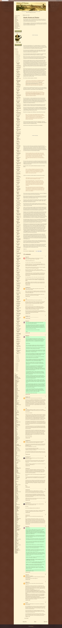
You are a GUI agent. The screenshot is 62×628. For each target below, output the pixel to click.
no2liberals (26, 582)
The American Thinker (17, 379)
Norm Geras (16, 431)
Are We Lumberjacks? (17, 381)
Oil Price (15, 482)
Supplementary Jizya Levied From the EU (18, 253)
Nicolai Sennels (16, 22)
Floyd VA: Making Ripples (17, 424)
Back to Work (17, 88)
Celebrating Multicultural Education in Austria (18, 222)
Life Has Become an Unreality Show (18, 67)
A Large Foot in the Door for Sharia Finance (18, 196)
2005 (16, 368)
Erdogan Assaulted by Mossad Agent (18, 133)
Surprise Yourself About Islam (18, 122)
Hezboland (17, 184)
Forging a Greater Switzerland (18, 167)
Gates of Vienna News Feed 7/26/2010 (18, 125)
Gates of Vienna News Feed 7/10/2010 (18, 288)
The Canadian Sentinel (17, 396)
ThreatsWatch (16, 530)
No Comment (17, 327)
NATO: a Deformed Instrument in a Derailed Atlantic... (18, 259)
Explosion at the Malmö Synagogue (18, 144)
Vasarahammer (16, 539)
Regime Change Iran (16, 507)
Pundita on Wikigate (18, 131)
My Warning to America (18, 324)
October (17, 57)
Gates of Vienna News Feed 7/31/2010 (18, 63)
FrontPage (16, 427)
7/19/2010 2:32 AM (27, 284)
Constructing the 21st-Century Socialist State (18, 285)
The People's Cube (16, 490)
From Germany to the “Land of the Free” (18, 346)
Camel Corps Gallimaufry (18, 141)
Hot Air (15, 443)
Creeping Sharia (16, 406)
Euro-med (15, 419)
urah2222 (26, 574)
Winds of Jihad (16, 546)
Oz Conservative (16, 488)
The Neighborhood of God (17, 475)
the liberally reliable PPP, (33, 590)
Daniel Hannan (16, 438)
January (17, 361)
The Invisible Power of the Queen (18, 283)
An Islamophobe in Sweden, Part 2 (18, 326)
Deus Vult (15, 409)
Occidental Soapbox (16, 481)
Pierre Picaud (16, 27)
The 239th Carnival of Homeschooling (18, 112)
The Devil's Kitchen (16, 410)
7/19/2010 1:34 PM (27, 332)
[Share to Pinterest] (41, 251)
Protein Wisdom (16, 501)
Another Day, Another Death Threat (18, 242)
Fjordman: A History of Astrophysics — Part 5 (18, 311)
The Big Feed (16, 386)
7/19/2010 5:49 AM (27, 296)
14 (45, 514)
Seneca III (16, 21)
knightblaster (27, 316)
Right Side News (16, 509)
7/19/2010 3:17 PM (27, 437)
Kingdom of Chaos (16, 457)
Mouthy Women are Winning (31, 17)
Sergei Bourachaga (17, 23)
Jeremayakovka (16, 453)
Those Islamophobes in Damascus (18, 204)
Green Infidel (16, 435)
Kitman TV (16, 458)
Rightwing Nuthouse (16, 510)
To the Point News (16, 533)
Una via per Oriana (16, 536)
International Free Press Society (17, 450)
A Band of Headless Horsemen (18, 165)
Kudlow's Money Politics (17, 459)
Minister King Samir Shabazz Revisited (18, 308)
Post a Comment (26, 618)
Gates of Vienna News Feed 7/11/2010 (18, 278)
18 (45, 602)
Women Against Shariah (17, 548)
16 (45, 574)
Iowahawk (15, 451)
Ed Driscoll (16, 413)
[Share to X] (39, 251)
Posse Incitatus (16, 499)
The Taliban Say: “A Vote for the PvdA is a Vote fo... (18, 95)
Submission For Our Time (18, 110)
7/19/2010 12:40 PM (27, 318)
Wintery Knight (16, 547)
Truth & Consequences (17, 534)
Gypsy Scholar (16, 437)
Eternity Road (16, 417)
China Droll (16, 399)
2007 (16, 365)
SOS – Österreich (16, 522)
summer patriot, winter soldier (17, 525)
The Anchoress (16, 380)
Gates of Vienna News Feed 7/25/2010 (18, 136)
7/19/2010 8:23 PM (27, 512)
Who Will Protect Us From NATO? (18, 329)
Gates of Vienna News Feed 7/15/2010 (18, 244)
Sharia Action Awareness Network (18, 518)
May (16, 356)
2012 (16, 51)
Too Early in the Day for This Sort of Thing (18, 130)
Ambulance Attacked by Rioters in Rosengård (18, 211)
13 (45, 502)
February (17, 360)
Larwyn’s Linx (16, 460)
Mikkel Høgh (16, 442)
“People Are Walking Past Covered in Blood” (18, 233)
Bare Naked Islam (16, 385)
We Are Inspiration (18, 224)
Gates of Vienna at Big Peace (18, 341)
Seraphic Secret (16, 517)
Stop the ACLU (16, 523)
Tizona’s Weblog (16, 532)
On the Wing (16, 483)
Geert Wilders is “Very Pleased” (18, 74)
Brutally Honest (16, 395)
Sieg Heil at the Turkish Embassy (18, 173)
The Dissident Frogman (17, 412)
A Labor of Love (18, 123)
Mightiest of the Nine (17, 472)
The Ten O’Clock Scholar (17, 529)
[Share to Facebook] (40, 251)
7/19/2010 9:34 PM (27, 523)
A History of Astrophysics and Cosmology (18, 151)
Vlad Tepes (16, 541)
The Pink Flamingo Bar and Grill (18, 491)
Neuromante (16, 476)
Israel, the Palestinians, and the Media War (18, 247)
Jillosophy (16, 454)
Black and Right (16, 388)
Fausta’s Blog (16, 421)
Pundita (15, 502)
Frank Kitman (27, 287)
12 (45, 489)
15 (45, 525)
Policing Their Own (18, 200)
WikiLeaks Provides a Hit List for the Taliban (18, 108)
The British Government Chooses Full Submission (18, 119)
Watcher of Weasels (16, 543)
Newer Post (25, 621)
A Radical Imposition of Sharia (18, 93)
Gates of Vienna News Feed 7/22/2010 (18, 170)
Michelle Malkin (16, 467)
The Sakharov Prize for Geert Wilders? (18, 294)
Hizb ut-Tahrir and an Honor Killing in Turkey (18, 163)
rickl (26, 602)
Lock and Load (16, 465)
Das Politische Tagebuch (17, 498)
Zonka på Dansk (16, 552)
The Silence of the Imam (18, 270)
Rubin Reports (16, 513)
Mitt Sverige (16, 474)
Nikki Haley (39, 121)
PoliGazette (16, 495)
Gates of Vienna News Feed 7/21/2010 (18, 183)
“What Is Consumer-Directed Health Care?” (37, 562)
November (17, 56)
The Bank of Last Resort (18, 69)
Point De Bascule (16, 493)
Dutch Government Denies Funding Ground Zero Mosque (18, 81)
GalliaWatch (16, 428)
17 (45, 581)
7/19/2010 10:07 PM (27, 572)
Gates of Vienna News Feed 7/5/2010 (18, 331)
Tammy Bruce (16, 394)
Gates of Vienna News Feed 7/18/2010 (18, 208)
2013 (16, 50)
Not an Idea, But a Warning (18, 263)
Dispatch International (17, 411)
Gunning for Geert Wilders (18, 337)
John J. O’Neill (16, 20)
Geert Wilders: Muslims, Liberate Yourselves (18, 192)
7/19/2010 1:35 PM (27, 394)
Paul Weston (16, 16)
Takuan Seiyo (16, 19)
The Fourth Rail (16, 426)
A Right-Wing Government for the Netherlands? (18, 84)
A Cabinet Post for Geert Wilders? (18, 146)
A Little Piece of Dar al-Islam (18, 202)
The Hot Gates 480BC (17, 444)
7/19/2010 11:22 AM (27, 313)
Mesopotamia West (16, 470)
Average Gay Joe (16, 383)
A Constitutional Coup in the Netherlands (18, 297)
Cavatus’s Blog (16, 397)
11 (45, 467)
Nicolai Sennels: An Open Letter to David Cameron (18, 106)
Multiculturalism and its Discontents (18, 281)
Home (35, 621)
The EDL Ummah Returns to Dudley (18, 313)
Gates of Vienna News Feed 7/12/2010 (18, 272)
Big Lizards (16, 387)
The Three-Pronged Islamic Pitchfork (18, 333)
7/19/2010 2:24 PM (27, 405)
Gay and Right (16, 429)
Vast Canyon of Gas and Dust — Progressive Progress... (18, 318)
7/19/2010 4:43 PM (27, 454)
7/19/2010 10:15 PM (27, 579)
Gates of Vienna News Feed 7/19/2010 (18, 198)
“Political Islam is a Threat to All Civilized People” (18, 214)
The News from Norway (18, 262)
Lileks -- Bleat (16, 463)
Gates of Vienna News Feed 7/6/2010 (18, 322)
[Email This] (37, 251)
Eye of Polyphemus (16, 420)
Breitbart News (16, 392)
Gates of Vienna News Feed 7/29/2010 (18, 90)
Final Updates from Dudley (18, 228)
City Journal (16, 401)
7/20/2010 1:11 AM (27, 616)
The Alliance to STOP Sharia (18, 275)
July (16, 61)
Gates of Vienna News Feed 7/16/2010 (18, 236)
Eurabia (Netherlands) (17, 418)
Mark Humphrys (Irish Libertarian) (18, 445)
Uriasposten (16, 538)
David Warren (16, 542)
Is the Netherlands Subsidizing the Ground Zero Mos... (18, 189)
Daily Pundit (16, 408)
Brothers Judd (16, 393)
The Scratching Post (16, 516)
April (17, 357)
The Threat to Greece (17, 155)
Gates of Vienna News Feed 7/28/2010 (18, 102)
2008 (16, 364)
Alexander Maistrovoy (17, 28)
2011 (16, 52)
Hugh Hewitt (16, 440)
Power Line (16, 500)
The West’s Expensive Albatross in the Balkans (18, 138)
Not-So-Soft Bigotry (18, 276)
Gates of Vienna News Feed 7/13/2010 (18, 266)
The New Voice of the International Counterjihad (18, 239)
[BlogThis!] (38, 251)
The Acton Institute (16, 376)
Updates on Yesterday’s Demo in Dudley (18, 217)
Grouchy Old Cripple (17, 436)
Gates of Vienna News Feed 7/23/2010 (18, 161)
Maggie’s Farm (16, 466)
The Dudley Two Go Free (18, 78)
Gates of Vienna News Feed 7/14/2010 (18, 256)
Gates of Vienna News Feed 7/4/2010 (18, 344)
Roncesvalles (16, 511)
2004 (16, 369)
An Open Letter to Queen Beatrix (18, 86)
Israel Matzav (16, 452)
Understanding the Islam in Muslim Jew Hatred (18, 153)
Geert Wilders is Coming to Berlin (18, 176)
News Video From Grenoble (18, 226)
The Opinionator (16, 486)
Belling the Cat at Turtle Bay (18, 180)
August (17, 60)
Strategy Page (16, 524)
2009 (16, 363)
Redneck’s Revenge (16, 506)
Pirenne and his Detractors (18, 290)
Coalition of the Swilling (17, 402)
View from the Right (16, 540)
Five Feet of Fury (16, 422)
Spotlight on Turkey (18, 171)
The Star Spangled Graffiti (18, 353)
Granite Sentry (16, 434)
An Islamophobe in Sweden (18, 339)
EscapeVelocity (27, 456)
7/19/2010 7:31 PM (27, 500)
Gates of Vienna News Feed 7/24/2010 (18, 148)
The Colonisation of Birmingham (18, 301)
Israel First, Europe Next (18, 348)
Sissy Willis (16, 545)
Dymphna (26, 335)
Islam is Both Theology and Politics (18, 72)
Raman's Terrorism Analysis (17, 504)
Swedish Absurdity (18, 103)
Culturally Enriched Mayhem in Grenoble (18, 230)
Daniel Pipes (16, 492)
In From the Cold (16, 447)
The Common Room (16, 403)
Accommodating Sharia (18, 127)
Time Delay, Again (18, 114)
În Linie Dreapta (16, 374)
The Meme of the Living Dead (18, 249)
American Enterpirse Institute (17, 377)
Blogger (32, 626)
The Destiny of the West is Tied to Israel (18, 98)
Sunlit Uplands (16, 526)
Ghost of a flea (16, 433)
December (17, 55)
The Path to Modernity (17, 268)
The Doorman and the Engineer (18, 303)
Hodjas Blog (16, 441)
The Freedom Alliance (17, 251)
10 (45, 456)
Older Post (45, 621)
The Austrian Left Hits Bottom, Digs (18, 65)
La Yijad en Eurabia (16, 550)
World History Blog (16, 549)
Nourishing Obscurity (17, 479)
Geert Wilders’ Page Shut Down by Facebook (18, 351)
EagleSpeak (16, 415)
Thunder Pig (16, 531)
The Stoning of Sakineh (18, 335)
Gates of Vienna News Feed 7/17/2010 (18, 219)
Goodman (27, 564)
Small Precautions (16, 520)
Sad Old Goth (16, 514)
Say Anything (16, 515)
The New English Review (17, 477)
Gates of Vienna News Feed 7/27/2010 (18, 116)
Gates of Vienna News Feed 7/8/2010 (18, 306)
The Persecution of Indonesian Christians (18, 158)
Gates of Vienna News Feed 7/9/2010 (18, 299)
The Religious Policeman (17, 508)
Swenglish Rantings (16, 527)
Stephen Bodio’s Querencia (17, 390)
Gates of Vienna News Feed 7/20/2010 (18, 187)
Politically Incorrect (16, 497)
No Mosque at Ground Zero (18, 178)
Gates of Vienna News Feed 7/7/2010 (18, 316)
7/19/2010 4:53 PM (27, 465)
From (24, 165)
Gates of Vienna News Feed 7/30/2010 (18, 76)
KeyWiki (15, 456)
